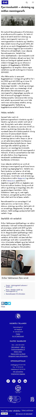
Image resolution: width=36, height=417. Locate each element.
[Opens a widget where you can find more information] (24, 414)
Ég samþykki (13, 414)
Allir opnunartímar (18, 371)
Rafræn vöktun (18, 351)
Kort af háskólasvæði (18, 336)
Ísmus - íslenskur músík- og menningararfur (14, 290)
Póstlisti (18, 334)
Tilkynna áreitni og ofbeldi (18, 354)
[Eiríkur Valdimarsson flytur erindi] (18, 275)
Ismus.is (10, 181)
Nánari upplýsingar (27, 410)
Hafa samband (15, 347)
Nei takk (4, 413)
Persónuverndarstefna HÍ (18, 349)
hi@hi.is (23, 347)
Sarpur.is (21, 178)
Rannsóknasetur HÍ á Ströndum (15, 294)
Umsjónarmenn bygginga (18, 374)
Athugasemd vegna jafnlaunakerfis (18, 356)
